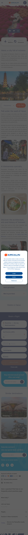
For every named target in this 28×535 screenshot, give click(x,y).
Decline (14, 277)
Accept (14, 273)
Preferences (14, 280)
